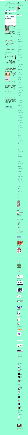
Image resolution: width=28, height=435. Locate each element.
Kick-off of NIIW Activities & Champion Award (20, 148)
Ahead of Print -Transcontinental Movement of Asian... (20, 181)
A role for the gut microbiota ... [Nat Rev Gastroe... (20, 169)
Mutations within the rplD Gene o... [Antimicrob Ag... (20, 183)
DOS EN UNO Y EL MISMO (20, 384)
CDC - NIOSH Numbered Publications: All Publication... (20, 100)
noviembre (19, 30)
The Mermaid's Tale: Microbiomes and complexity (20, 166)
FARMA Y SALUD (19, 412)
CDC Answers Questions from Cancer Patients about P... (20, 92)
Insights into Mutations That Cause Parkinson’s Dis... (20, 115)
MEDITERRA (19, 419)
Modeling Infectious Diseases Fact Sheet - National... (20, 186)
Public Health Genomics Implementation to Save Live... (20, 140)
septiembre (19, 31)
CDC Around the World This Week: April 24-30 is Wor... (20, 83)
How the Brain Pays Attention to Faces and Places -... (20, 113)
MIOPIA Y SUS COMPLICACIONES (21, 391)
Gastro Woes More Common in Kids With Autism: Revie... (20, 74)
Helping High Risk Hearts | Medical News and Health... (20, 55)
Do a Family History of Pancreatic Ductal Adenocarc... (20, 163)
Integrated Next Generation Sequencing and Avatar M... (20, 51)
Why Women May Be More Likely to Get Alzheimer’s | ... (20, 37)
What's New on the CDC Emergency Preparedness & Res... (20, 146)
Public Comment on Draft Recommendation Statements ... (20, 116)
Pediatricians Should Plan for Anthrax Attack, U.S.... (20, 70)
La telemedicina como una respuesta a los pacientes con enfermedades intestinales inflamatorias (21, 381)
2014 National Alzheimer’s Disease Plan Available (20, 97)
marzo (18, 193)
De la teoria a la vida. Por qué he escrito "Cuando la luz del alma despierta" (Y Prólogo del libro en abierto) (21, 377)
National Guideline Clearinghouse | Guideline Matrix (20, 118)
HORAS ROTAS (19, 372)
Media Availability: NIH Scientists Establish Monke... (20, 143)
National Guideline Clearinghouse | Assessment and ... (20, 131)
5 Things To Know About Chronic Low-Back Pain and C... (20, 47)
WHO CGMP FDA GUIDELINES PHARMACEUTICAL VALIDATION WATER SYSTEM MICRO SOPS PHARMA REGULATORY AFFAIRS (20, 386)
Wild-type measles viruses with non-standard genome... (20, 184)
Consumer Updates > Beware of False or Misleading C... (20, 90)
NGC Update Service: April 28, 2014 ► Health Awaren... (20, 120)
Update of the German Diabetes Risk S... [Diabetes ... (20, 159)
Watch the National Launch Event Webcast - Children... (20, 95)
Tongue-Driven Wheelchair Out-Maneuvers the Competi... (20, 191)
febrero (18, 194)
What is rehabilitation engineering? (7, 19)
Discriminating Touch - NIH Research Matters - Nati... (20, 109)
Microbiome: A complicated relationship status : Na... (20, 167)
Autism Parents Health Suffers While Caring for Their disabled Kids (21, 404)
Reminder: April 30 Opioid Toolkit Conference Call (20, 150)
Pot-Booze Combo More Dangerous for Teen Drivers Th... (20, 69)
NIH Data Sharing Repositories (20, 178)
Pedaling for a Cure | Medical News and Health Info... (20, 54)
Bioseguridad (19, 365)
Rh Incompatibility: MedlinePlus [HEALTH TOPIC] (20, 45)
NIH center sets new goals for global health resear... (20, 106)
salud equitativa (21, 212)
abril (18, 35)
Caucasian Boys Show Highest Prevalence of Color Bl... (20, 192)
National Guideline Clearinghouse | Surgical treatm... (20, 127)
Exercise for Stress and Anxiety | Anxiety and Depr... (20, 188)
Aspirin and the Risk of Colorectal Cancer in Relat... (20, 155)
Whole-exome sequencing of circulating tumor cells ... (20, 154)
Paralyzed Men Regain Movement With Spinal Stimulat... (20, 110)
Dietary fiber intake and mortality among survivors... (20, 52)
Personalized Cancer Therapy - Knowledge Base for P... (20, 179)
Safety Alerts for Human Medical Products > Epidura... (20, 117)
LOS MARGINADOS (19, 362)
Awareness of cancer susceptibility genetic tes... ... (20, 158)
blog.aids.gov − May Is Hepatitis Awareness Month (20, 142)
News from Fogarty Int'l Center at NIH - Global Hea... (20, 94)
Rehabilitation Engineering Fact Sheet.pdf (8, 106)
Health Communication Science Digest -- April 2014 (20, 145)
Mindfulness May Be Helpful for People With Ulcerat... (20, 49)
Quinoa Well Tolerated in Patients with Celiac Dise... (20, 46)
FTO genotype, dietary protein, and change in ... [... (20, 162)
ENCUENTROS (19, 399)
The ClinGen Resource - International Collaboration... (20, 177)
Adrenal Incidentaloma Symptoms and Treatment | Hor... (20, 63)
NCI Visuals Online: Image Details (20, 65)
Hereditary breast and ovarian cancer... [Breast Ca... (20, 174)
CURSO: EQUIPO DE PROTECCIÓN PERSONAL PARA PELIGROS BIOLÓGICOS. (21, 367)
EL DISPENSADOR (19, 354)
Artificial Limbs (11, 16)
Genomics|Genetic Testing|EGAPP (20, 185)
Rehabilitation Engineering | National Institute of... (20, 190)
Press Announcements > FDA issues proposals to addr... (20, 89)
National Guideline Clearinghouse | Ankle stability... (20, 126)
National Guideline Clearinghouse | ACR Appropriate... (20, 133)
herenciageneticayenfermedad (20, 356)
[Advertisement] (9, 126)
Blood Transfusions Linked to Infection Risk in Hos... (20, 111)
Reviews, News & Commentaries (20, 176)
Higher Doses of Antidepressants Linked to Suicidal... (20, 82)
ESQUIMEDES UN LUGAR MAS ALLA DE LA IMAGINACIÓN (20, 406)
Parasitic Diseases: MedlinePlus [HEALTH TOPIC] (20, 64)
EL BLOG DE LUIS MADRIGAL (19, 383)
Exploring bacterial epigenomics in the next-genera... (20, 168)
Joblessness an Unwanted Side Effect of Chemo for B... (20, 72)
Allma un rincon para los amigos (20, 420)
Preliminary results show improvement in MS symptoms (20, 87)
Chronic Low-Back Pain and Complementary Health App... (20, 50)
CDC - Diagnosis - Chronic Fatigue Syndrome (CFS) (20, 40)
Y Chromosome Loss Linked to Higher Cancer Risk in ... (20, 73)
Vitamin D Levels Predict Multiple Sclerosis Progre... (20, 107)
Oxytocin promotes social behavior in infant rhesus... (20, 141)
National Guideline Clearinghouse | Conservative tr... (20, 130)
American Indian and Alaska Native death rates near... (20, 105)
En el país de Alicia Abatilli (20, 394)
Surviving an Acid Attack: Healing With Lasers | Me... (20, 56)
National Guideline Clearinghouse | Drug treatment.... (20, 128)
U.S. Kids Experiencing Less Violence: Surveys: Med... (20, 78)
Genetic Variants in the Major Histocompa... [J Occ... (20, 180)
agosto (18, 32)
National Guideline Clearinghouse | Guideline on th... (20, 132)
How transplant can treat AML (20, 61)
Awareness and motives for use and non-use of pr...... (20, 175)
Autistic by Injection (19, 402)
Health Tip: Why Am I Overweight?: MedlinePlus (20, 66)
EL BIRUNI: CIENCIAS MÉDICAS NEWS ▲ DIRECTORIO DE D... (20, 36)
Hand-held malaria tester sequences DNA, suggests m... (20, 164)
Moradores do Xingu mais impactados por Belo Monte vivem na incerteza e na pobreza (20, 410)
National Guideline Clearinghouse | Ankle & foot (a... (20, 123)
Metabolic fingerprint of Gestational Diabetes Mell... (20, 104)
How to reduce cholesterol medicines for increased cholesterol (21, 417)
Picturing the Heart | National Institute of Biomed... (20, 187)
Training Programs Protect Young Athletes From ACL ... (20, 67)
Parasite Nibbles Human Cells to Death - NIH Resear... (20, 112)
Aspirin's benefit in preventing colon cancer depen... (20, 156)
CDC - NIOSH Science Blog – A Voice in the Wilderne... (20, 151)
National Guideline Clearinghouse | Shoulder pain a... (20, 125)
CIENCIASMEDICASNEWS (14, 2)
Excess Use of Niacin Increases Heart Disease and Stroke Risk (21, 388)
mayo (18, 34)
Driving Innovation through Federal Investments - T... (20, 88)
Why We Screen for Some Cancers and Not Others (20, 39)
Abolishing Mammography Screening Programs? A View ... (20, 153)
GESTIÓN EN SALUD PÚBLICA (20, 359)
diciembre (19, 29)
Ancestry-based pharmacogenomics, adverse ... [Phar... (20, 172)
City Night (20, 396)
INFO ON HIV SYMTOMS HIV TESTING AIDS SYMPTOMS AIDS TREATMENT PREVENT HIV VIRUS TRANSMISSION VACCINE (20, 415)
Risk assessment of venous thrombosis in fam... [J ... (20, 161)
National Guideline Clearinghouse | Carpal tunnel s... (20, 121)
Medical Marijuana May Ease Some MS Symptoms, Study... (20, 79)
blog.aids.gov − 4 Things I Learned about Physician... (20, 85)
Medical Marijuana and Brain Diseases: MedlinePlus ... (20, 80)
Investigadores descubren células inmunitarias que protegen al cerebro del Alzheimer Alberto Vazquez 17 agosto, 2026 (20, 357)
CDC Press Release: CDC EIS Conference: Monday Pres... (20, 149)
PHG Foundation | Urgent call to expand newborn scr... (20, 171)
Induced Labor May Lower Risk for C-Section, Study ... (20, 77)
